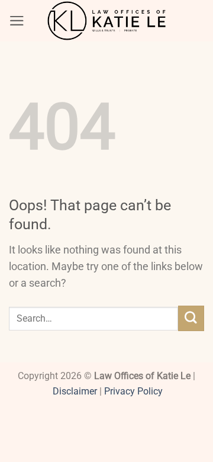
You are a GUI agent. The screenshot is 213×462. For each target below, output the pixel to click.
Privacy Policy (133, 391)
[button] (17, 20)
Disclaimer (75, 391)
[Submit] (191, 318)
